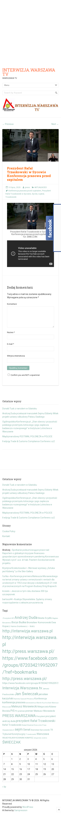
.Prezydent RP (8, 618)
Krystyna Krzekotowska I (14, 568)
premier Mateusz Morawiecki (40, 710)
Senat (26, 729)
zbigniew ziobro (40, 738)
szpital (41, 194)
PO (16, 711)
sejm (19, 729)
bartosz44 (7, 599)
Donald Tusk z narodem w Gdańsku (19, 408)
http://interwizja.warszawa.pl (27, 631)
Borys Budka (19, 622)
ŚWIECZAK (11, 742)
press (27, 187)
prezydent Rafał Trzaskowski (35, 721)
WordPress (27, 807)
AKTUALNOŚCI (40, 187)
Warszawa (43, 733)
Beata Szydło (45, 618)
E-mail (10, 344)
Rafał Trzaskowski (11, 724)
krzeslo (6, 591)
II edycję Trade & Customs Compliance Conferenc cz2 (28, 441)
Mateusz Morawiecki (24, 706)
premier (21, 711)
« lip (4, 786)
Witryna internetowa (16, 356)
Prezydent (40, 716)
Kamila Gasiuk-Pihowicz (24, 699)
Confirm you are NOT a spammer (25, 375)
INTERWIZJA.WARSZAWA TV (28, 72)
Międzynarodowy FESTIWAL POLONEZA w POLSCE (27, 436)
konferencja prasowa (13, 702)
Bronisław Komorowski (39, 622)
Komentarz (12, 304)
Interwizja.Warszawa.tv (22, 688)
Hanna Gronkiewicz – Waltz (23, 626)
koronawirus (30, 703)
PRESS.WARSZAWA (19, 715)
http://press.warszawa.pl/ (24, 678)
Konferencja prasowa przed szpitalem (24, 191)
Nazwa (11, 332)
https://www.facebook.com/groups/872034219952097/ (30, 683)
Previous (8, 124)
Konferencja (40, 698)
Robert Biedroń (28, 725)
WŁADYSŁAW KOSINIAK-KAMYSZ (17, 737)
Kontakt (6, 536)
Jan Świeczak (26, 693)
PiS (12, 710)
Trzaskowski (10, 197)
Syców (34, 194)
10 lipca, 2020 (14, 187)
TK (51, 730)
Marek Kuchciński (43, 703)
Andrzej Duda (26, 617)
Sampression (20, 810)
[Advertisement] (30, 32)
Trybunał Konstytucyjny (13, 734)
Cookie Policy (8, 531)
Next (55, 124)
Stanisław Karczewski (40, 730)
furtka (5, 576)
